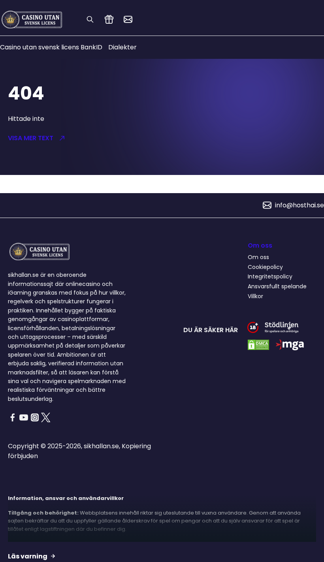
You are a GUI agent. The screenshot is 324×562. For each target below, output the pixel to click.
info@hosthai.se (299, 205)
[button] (77, 138)
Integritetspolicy (270, 276)
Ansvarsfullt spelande (277, 286)
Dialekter (122, 47)
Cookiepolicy (265, 267)
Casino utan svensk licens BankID (51, 47)
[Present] (109, 19)
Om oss (258, 257)
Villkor (255, 296)
